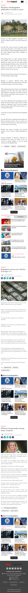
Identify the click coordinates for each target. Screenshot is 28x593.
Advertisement (14, 585)
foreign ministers (5, 510)
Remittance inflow (5, 370)
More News (14, 212)
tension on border (21, 146)
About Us (5, 582)
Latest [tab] (8, 217)
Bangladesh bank (7, 367)
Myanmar (14, 146)
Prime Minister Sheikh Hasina (10, 508)
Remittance (15, 367)
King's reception (14, 510)
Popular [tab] (21, 217)
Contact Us (22, 582)
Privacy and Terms (13, 582)
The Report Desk (9, 12)
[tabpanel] (14, 238)
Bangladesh (3, 5)
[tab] (7, 216)
